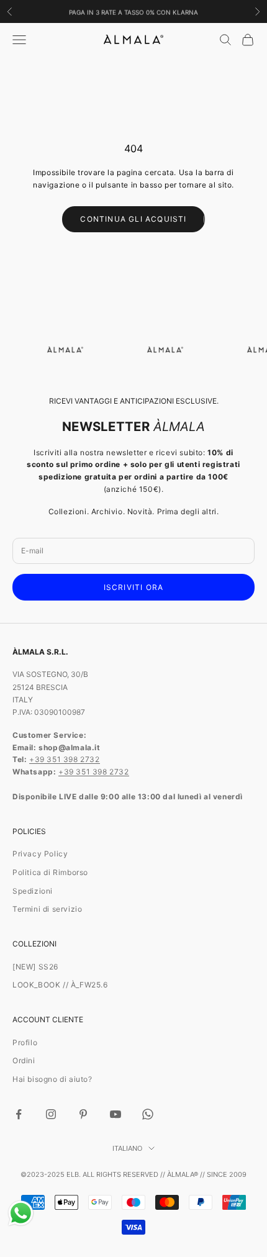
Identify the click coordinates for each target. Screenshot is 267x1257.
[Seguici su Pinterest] (83, 1114)
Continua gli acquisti (133, 219)
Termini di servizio (47, 909)
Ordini (23, 1060)
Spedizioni (32, 891)
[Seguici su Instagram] (51, 1114)
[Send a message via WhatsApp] (20, 1213)
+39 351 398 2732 (64, 759)
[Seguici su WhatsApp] (148, 1114)
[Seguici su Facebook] (18, 1114)
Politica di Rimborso (50, 872)
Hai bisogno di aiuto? (52, 1079)
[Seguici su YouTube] (115, 1114)
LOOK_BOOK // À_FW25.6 (60, 984)
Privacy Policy (40, 853)
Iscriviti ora (134, 587)
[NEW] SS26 (35, 966)
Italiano (127, 1148)
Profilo (24, 1042)
